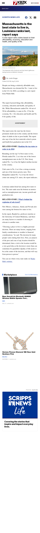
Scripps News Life (11, 17)
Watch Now (34, 3)
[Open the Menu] (3, 2)
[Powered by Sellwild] (35, 390)
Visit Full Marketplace (31, 274)
